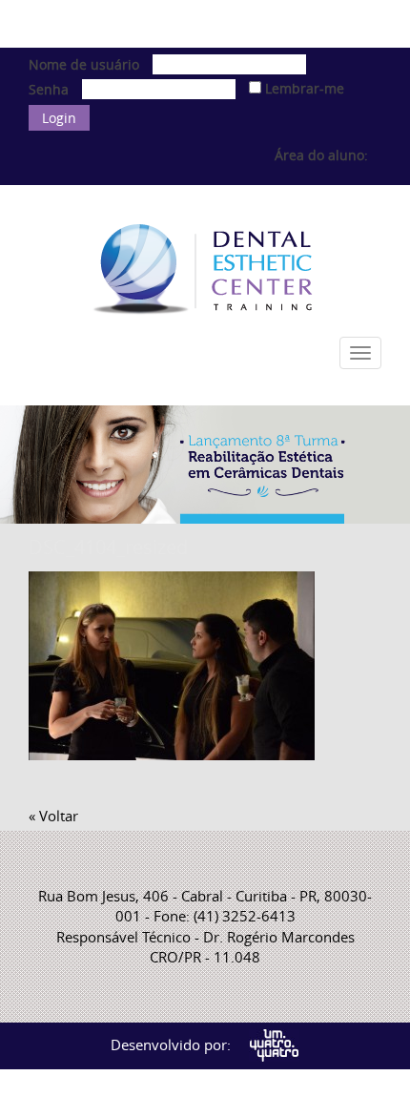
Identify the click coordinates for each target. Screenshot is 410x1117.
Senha (49, 89)
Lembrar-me (302, 88)
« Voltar (53, 815)
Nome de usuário (84, 64)
